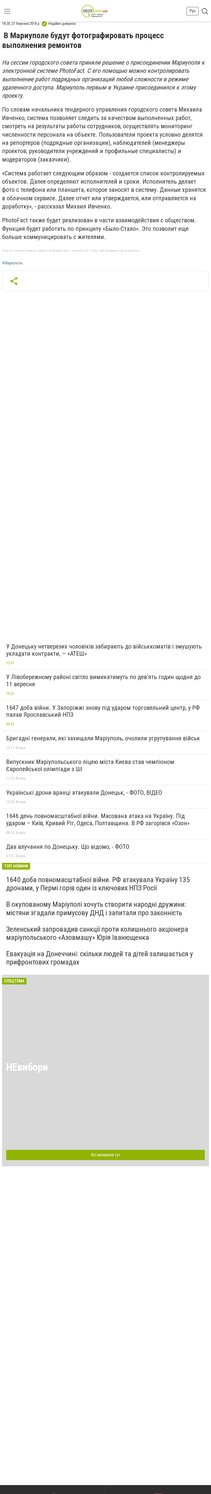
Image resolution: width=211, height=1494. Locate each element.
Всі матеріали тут (105, 1154)
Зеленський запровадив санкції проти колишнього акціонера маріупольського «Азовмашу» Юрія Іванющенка (97, 933)
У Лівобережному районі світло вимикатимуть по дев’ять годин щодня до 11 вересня (103, 680)
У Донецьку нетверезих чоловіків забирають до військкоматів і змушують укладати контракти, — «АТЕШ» (104, 650)
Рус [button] (192, 10)
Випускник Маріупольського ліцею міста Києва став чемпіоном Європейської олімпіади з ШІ (90, 765)
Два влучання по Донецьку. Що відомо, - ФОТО (67, 846)
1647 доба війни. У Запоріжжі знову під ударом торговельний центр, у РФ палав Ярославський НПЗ (103, 711)
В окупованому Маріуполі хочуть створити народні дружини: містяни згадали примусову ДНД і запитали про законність (96, 908)
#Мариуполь (12, 263)
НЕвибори (27, 1067)
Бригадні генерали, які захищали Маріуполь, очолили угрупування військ (103, 738)
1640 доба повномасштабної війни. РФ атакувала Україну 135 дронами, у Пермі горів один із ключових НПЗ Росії (98, 883)
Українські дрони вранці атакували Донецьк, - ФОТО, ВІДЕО (84, 792)
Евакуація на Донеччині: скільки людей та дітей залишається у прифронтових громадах (99, 958)
